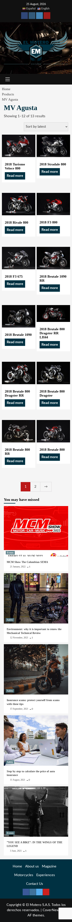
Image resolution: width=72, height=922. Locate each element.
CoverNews (52, 910)
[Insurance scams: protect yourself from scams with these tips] (36, 669)
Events (10, 552)
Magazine (49, 866)
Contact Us (34, 884)
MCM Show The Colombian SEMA (27, 562)
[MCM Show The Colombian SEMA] (36, 531)
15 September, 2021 (19, 708)
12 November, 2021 (19, 637)
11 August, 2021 (18, 779)
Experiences (45, 875)
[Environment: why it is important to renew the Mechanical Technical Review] (36, 598)
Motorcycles (23, 875)
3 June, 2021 (16, 850)
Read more (15, 176)
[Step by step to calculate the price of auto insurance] (36, 740)
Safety (10, 619)
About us (32, 866)
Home (17, 866)
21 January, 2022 (18, 566)
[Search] (63, 79)
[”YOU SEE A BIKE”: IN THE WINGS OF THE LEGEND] (36, 811)
